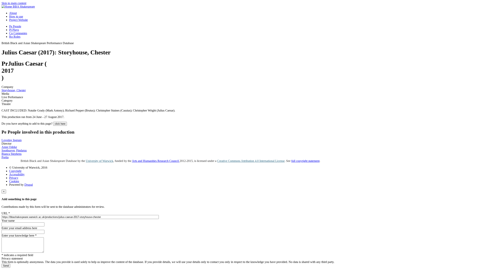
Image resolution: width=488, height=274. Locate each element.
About (13, 13)
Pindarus (21, 150)
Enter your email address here (19, 228)
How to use (16, 16)
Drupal (28, 184)
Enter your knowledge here (19, 235)
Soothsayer (8, 150)
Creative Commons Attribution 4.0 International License (251, 160)
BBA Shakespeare (24, 6)
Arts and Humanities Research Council (156, 160)
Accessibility (17, 174)
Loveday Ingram (12, 140)
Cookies (14, 181)
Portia (5, 157)
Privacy (13, 177)
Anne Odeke (9, 147)
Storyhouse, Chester (14, 90)
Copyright (15, 171)
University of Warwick (99, 160)
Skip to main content (14, 3)
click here (60, 123)
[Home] (7, 6)
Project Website (18, 20)
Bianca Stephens (12, 153)
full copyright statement (305, 160)
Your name (8, 220)
